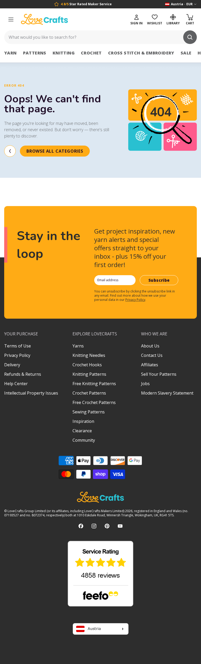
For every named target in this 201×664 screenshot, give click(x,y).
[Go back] (10, 151)
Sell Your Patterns (158, 374)
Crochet (91, 53)
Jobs (145, 383)
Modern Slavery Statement (167, 393)
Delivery (12, 365)
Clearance (82, 431)
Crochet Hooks (87, 365)
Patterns (34, 53)
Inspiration (83, 421)
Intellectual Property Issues (31, 393)
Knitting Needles (88, 355)
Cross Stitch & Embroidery (141, 53)
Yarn (10, 53)
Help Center (16, 383)
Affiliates (149, 365)
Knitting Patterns (89, 374)
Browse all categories (54, 151)
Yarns (78, 346)
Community (83, 440)
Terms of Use (17, 346)
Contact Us (152, 355)
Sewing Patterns (88, 412)
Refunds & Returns (22, 374)
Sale (186, 53)
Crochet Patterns (89, 393)
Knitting (64, 53)
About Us (150, 346)
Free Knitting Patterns (94, 383)
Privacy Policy (135, 299)
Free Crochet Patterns (94, 402)
